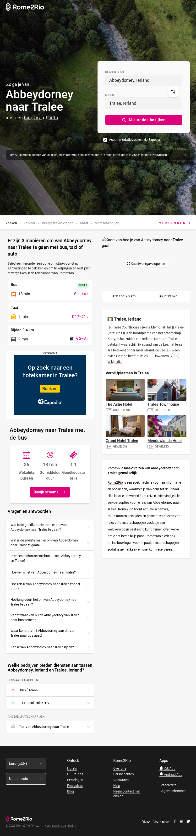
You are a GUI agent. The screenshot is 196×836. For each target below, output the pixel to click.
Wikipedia (115, 362)
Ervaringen (75, 780)
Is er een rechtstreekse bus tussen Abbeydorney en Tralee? (46, 558)
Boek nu (50, 388)
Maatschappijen (107, 223)
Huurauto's (75, 774)
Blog (70, 791)
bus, (28, 117)
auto (53, 117)
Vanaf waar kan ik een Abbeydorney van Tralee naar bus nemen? (45, 617)
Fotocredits (167, 785)
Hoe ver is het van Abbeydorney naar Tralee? (43, 572)
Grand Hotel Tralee (122, 440)
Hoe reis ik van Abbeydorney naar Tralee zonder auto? (45, 586)
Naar (109, 95)
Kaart (84, 223)
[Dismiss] (185, 155)
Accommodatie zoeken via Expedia (134, 140)
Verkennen (172, 223)
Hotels (72, 768)
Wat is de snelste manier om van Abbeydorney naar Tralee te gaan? (44, 542)
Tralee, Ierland (122, 103)
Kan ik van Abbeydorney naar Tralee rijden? (42, 647)
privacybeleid (158, 155)
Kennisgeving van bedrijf (60, 825)
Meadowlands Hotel (164, 440)
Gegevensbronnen (172, 791)
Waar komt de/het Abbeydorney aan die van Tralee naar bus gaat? (43, 633)
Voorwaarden (161, 821)
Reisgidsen (75, 785)
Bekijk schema (46, 492)
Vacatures (121, 780)
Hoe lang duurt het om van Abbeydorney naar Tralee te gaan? (44, 602)
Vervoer (29, 223)
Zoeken (11, 223)
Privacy (146, 821)
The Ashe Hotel (119, 404)
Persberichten (123, 774)
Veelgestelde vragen (57, 223)
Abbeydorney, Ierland (129, 80)
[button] (143, 120)
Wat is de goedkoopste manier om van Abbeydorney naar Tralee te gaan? (39, 527)
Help (116, 785)
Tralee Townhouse (163, 404)
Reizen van (114, 72)
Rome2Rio (115, 482)
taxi (38, 117)
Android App (172, 774)
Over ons (119, 768)
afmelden (119, 155)
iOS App (169, 768)
